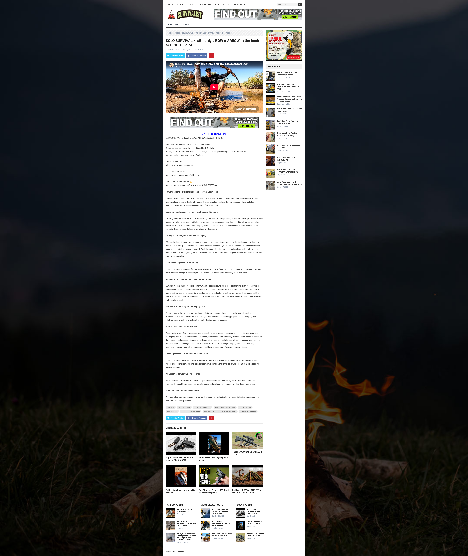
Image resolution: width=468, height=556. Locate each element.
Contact (192, 4)
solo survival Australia (191, 411)
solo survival (172, 411)
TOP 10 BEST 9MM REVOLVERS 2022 (184, 510)
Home (170, 4)
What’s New (173, 24)
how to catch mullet (202, 407)
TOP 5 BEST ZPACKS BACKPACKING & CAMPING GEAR (288, 86)
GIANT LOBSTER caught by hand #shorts (256, 523)
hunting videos (245, 407)
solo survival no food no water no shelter (220, 411)
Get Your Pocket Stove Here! (214, 134)
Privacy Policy (222, 4)
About (180, 4)
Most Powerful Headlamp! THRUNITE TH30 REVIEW (221, 524)
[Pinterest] (211, 55)
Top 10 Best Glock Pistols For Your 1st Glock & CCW (255, 511)
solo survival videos (248, 411)
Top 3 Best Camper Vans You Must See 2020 (222, 535)
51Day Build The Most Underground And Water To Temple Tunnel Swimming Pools (187, 537)
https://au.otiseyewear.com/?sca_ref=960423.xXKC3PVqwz (191, 185)
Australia (170, 407)
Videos (186, 24)
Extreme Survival (178, 552)
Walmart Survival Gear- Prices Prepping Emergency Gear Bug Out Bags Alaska (289, 99)
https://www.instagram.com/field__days (183, 175)
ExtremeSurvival (172, 50)
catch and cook (184, 407)
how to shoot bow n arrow (225, 407)
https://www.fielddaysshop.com (179, 165)
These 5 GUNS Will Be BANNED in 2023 (255, 535)
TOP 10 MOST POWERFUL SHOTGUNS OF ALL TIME (186, 524)
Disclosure (205, 4)
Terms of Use (239, 4)
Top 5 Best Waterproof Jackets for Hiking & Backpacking (221, 511)
